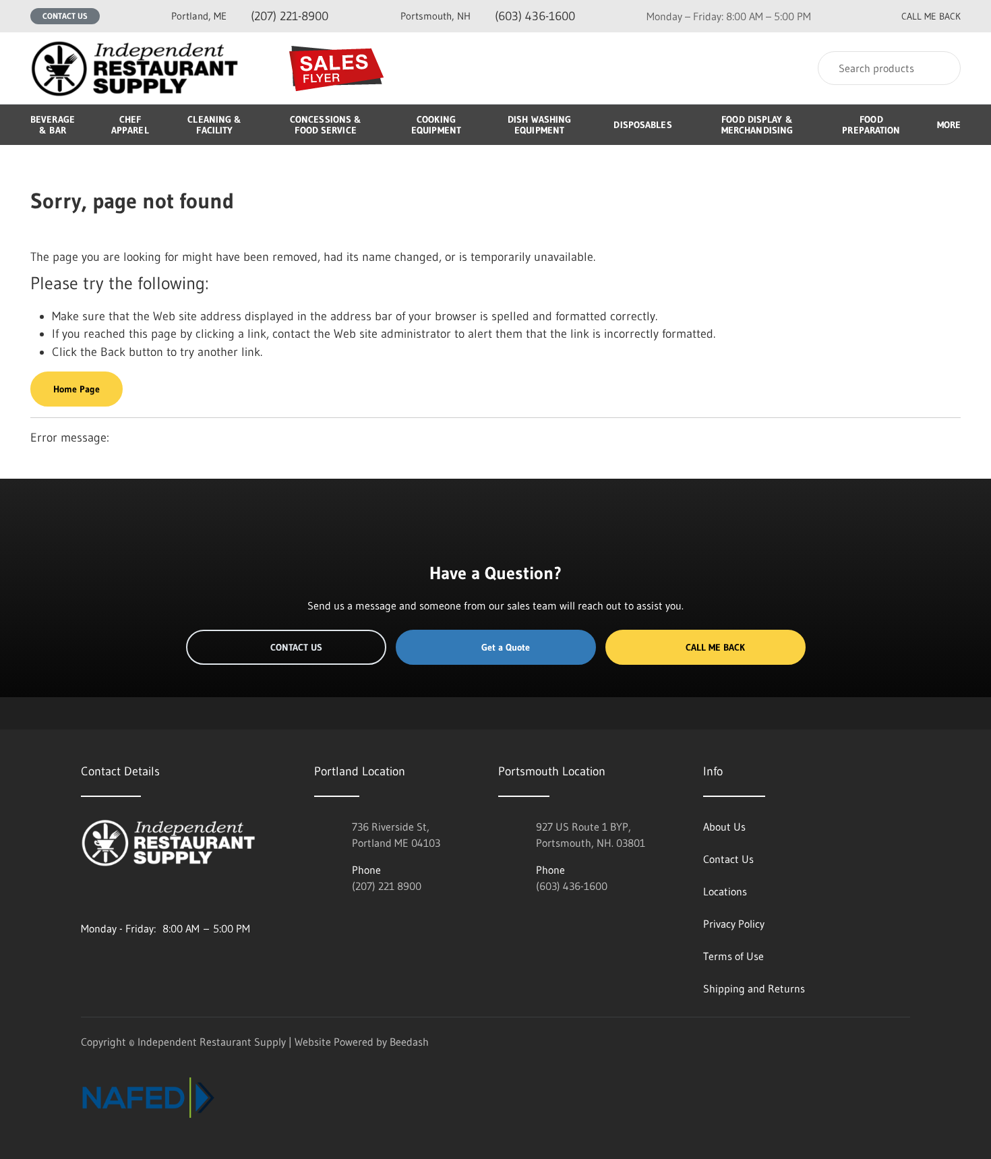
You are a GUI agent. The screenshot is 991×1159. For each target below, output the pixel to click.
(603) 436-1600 (487, 16)
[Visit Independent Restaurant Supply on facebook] (115, 896)
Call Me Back (715, 647)
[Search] (941, 68)
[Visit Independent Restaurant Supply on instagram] (87, 896)
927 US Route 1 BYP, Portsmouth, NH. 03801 (590, 835)
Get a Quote (505, 647)
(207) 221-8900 (249, 16)
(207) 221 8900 (386, 886)
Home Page (76, 389)
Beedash (409, 1041)
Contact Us (65, 16)
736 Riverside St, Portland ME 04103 (396, 835)
